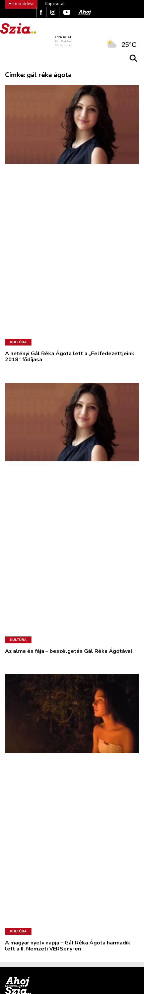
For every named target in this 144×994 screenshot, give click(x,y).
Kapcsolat (55, 3)
